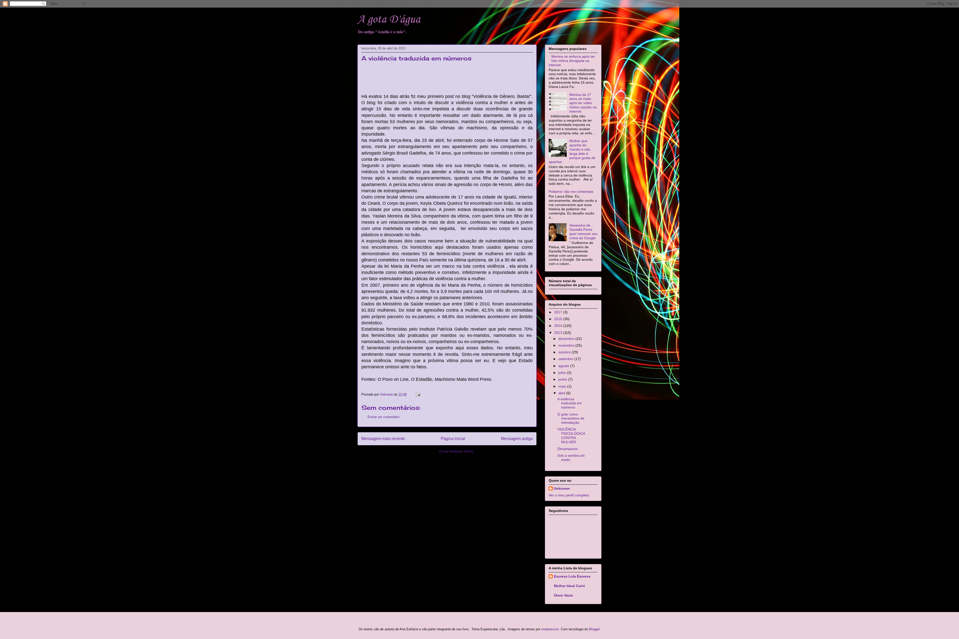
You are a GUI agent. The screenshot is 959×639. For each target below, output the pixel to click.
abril (562, 393)
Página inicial (453, 438)
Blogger (594, 629)
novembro (566, 345)
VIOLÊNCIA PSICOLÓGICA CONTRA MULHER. (571, 435)
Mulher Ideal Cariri (569, 586)
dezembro (566, 339)
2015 (558, 319)
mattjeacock (550, 629)
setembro (566, 359)
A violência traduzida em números (569, 403)
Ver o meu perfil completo (569, 495)
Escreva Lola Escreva (572, 576)
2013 (558, 333)
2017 (558, 312)
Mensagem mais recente (383, 438)
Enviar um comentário (383, 417)
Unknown (562, 488)
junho (563, 379)
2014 (558, 326)
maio (562, 386)
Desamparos (567, 449)
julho (562, 373)
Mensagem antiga (517, 438)
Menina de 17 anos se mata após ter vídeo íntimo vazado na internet (583, 103)
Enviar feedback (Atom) (456, 451)
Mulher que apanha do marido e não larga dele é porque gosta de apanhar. (572, 151)
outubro (565, 352)
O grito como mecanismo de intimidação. (570, 418)
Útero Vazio (563, 595)
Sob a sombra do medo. (571, 457)
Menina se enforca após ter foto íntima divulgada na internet (572, 60)
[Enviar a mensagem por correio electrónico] (417, 394)
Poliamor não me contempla (571, 192)
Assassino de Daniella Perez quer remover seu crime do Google (583, 231)
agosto (564, 366)
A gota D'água (388, 19)
